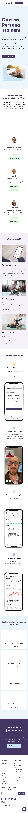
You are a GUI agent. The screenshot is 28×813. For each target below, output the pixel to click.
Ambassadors (17, 773)
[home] (8, 2)
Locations (4, 781)
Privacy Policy (18, 776)
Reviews (3, 775)
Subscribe (21, 793)
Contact (16, 767)
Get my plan (19, 3)
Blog (2, 769)
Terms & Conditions (19, 778)
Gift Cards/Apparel (6, 783)
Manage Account (19, 780)
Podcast (3, 771)
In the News (4, 777)
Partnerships (17, 771)
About (3, 767)
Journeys (3, 773)
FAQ (15, 763)
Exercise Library (18, 769)
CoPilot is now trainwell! (5, 764)
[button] (25, 3)
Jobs (2, 779)
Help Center (17, 765)
